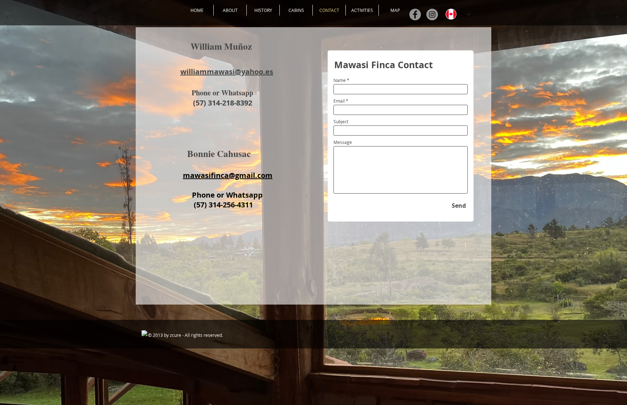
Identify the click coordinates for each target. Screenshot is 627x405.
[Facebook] (415, 14)
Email (339, 101)
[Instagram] (432, 14)
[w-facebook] (145, 333)
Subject (340, 121)
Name (339, 80)
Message (342, 142)
